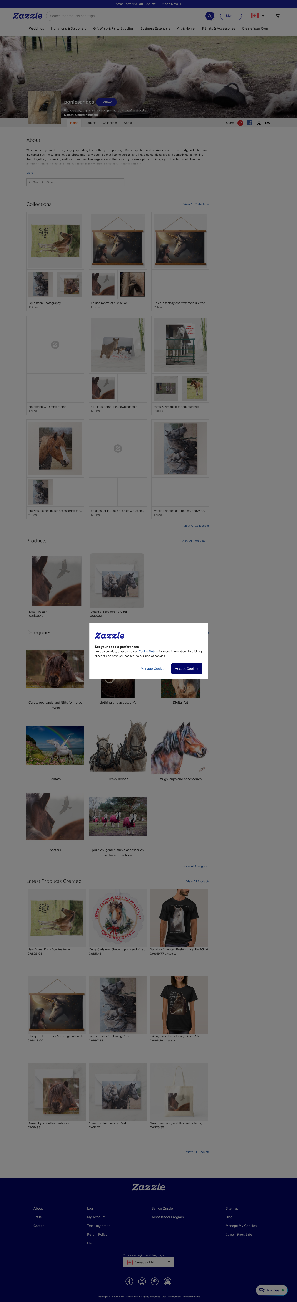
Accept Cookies (187, 669)
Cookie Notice (148, 651)
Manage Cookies (153, 669)
